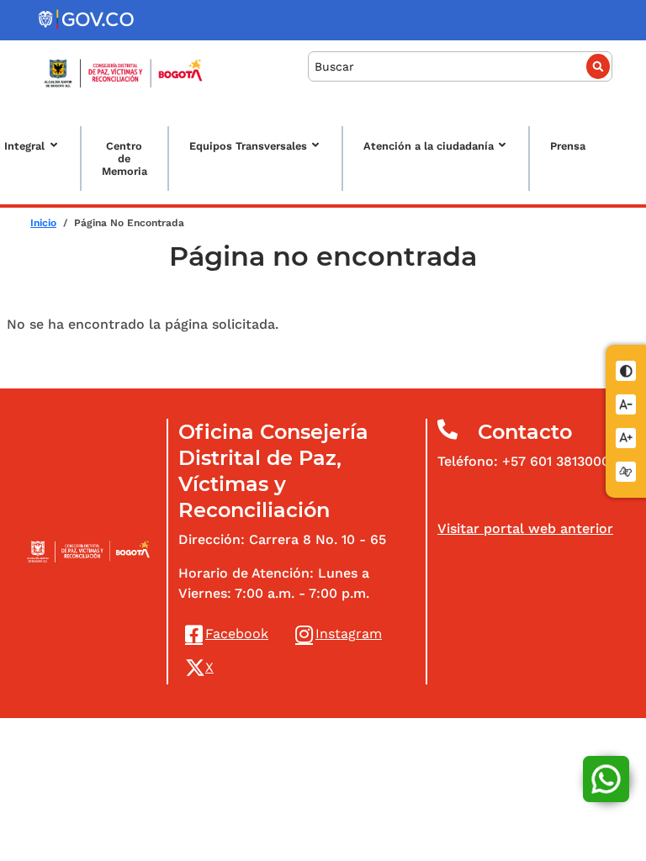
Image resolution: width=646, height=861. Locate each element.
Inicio (43, 223)
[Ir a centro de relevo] (626, 470)
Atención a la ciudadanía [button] (428, 146)
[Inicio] (123, 73)
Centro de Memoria (124, 158)
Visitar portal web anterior (525, 528)
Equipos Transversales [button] (248, 146)
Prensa (567, 146)
